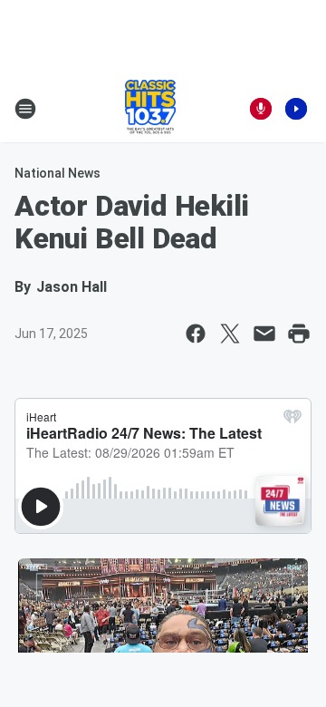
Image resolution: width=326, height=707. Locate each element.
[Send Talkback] (261, 109)
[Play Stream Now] (296, 109)
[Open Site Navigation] (25, 109)
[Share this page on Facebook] (195, 333)
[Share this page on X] (230, 333)
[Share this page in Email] (264, 333)
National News (57, 173)
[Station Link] (150, 109)
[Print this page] (299, 333)
